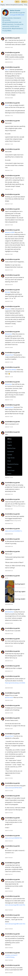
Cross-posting (19, 4)
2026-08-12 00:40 (9, 347)
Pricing (25, 4)
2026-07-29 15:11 (9, 874)
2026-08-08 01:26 (9, 546)
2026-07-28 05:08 (9, 960)
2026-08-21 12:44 (9, 144)
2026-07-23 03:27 (9, 972)
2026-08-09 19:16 (9, 494)
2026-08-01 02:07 (9, 728)
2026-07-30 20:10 (9, 841)
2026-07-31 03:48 (9, 790)
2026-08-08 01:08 (9, 604)
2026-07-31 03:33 (9, 812)
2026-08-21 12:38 (9, 189)
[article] (14, 42)
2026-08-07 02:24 (9, 646)
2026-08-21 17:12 (9, 115)
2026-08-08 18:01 (9, 509)
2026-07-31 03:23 (9, 830)
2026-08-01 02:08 (9, 713)
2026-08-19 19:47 (9, 204)
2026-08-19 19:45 (9, 225)
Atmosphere (13, 4)
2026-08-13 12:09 (9, 301)
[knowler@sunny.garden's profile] (2, 39)
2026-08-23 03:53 (9, 62)
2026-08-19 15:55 (9, 270)
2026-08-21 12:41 (9, 170)
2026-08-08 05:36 (9, 534)
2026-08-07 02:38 (9, 633)
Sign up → (24, 1)
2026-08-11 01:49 (9, 427)
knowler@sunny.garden (12, 38)
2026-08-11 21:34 (9, 376)
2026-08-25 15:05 (9, 47)
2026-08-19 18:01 (9, 254)
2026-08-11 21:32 (9, 399)
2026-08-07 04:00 (9, 623)
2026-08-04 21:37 (9, 671)
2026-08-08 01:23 (9, 570)
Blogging (3, 4)
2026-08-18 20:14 (9, 284)
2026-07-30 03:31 (9, 857)
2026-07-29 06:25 (9, 891)
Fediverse (8, 4)
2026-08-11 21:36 (9, 362)
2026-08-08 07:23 (9, 523)
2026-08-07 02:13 (9, 660)
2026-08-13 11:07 (9, 326)
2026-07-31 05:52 (9, 778)
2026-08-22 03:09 (9, 97)
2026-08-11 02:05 (9, 416)
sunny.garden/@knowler (17, 15)
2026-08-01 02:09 (9, 700)
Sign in (17, 1)
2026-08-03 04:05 (9, 688)
